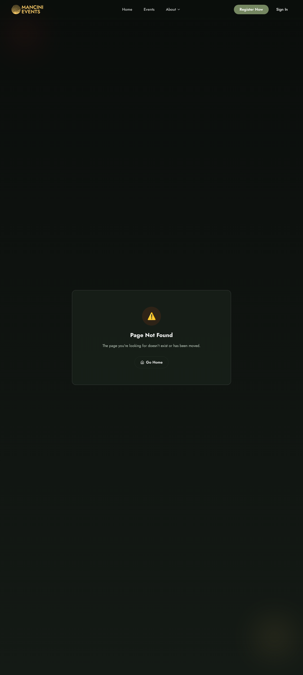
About (171, 9)
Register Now (251, 9)
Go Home (154, 362)
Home (127, 9)
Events (149, 9)
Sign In (282, 9)
